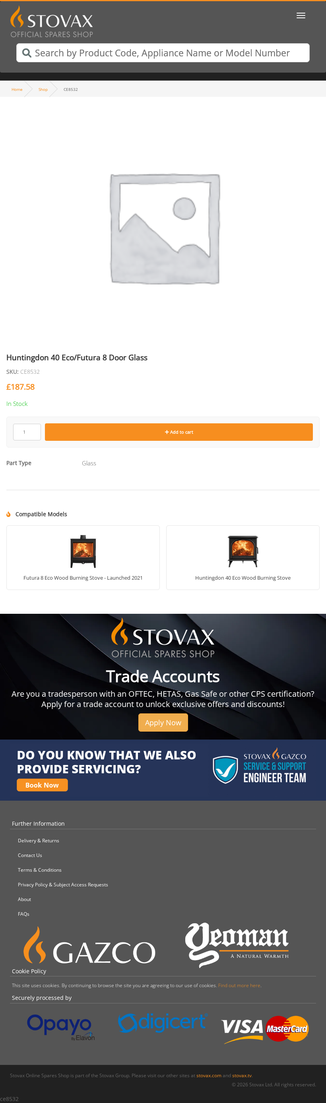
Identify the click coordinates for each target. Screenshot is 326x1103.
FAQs (23, 914)
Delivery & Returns (38, 840)
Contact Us (30, 855)
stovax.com (208, 1075)
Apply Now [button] (163, 722)
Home (17, 89)
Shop (43, 89)
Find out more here (239, 985)
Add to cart (181, 432)
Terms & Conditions (40, 870)
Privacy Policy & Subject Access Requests (63, 884)
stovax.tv (242, 1075)
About (24, 899)
